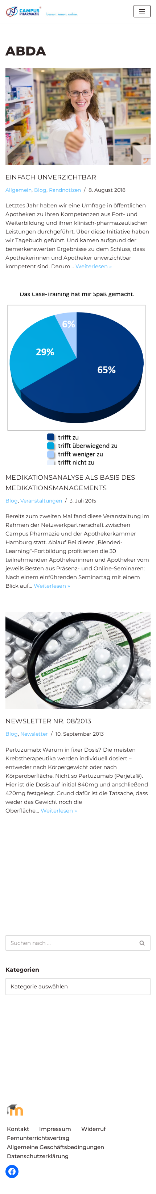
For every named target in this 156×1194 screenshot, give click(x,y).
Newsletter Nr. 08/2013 (48, 721)
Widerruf (93, 1128)
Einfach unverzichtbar (50, 177)
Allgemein (18, 190)
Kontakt (18, 1128)
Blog (40, 190)
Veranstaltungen (41, 501)
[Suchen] (142, 943)
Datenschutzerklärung (38, 1156)
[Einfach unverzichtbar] (78, 116)
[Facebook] (12, 1171)
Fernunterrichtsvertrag (38, 1138)
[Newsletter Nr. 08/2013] (78, 660)
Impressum (55, 1128)
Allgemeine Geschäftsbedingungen (55, 1147)
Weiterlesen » (93, 266)
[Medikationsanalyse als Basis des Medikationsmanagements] (78, 379)
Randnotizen (65, 190)
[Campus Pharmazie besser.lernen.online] (43, 11)
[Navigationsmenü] (142, 11)
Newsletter (34, 734)
